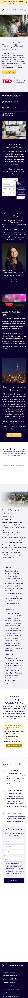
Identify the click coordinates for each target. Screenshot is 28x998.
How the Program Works (9, 975)
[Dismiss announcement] (26, 2)
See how (13, 716)
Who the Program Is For (9, 982)
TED (6, 613)
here (19, 455)
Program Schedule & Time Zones (12, 979)
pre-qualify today (9, 3)
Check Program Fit (14, 435)
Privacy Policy (9, 874)
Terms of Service (18, 871)
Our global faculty (8, 234)
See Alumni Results (14, 745)
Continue (14, 880)
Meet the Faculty (7, 986)
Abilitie (19, 616)
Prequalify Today (9, 72)
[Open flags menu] (6, 859)
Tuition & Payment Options (10, 996)
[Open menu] (25, 9)
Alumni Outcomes (7, 993)
